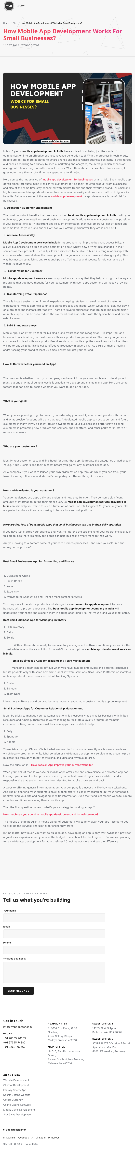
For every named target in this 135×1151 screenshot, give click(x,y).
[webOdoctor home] (18, 6)
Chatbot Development (16, 1085)
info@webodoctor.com (17, 1026)
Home (6, 23)
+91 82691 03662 (14, 1046)
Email (6, 926)
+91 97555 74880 (14, 1042)
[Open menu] (128, 6)
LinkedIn (41, 1137)
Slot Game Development (17, 1114)
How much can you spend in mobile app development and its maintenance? (50, 814)
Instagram (9, 1137)
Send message (18, 991)
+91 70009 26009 (14, 1038)
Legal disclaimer (16, 1129)
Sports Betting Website (16, 1094)
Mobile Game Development (19, 1109)
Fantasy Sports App (14, 1090)
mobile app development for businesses (67, 179)
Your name (9, 910)
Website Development (16, 1080)
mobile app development (66, 196)
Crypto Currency (13, 1099)
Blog (15, 23)
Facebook (23, 1137)
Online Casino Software (17, 1104)
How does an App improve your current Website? (62, 765)
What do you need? (14, 958)
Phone (7, 942)
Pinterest (53, 1137)
